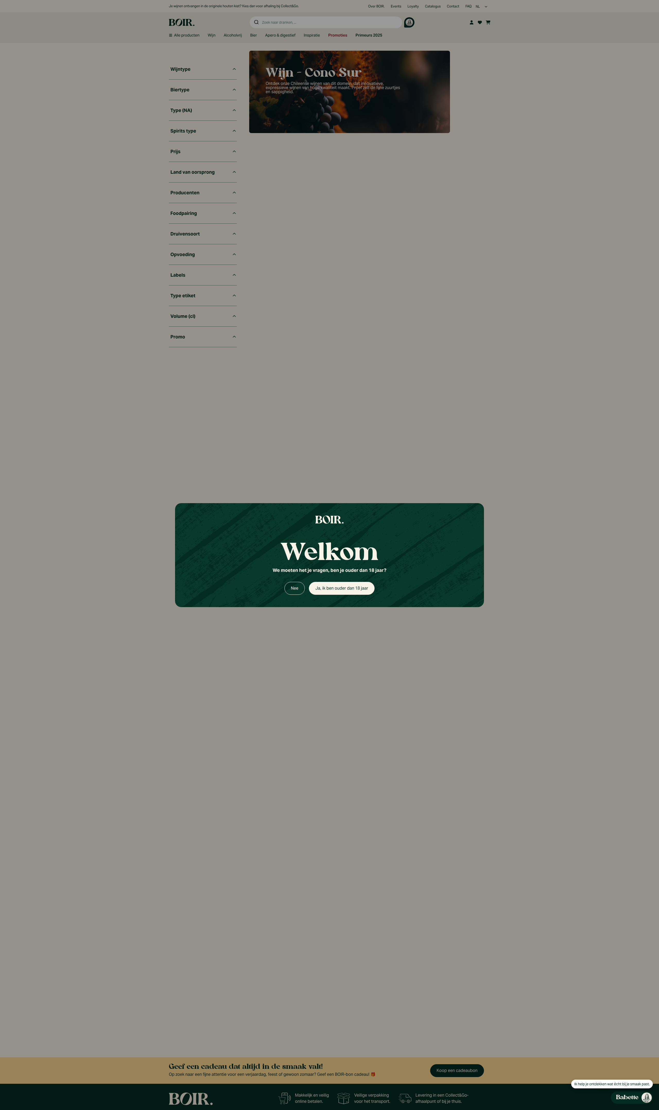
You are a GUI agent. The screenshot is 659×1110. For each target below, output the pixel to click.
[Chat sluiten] (646, 376)
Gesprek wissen (617, 376)
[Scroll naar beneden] (604, 1065)
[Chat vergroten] (637, 376)
